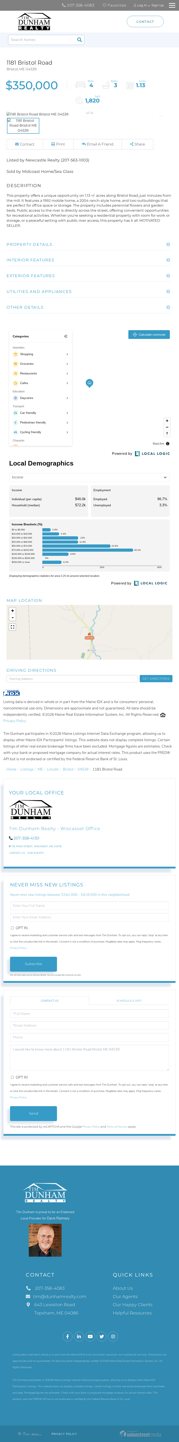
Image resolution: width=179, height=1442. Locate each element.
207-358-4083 (80, 5)
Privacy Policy (14, 720)
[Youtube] (90, 1337)
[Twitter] (101, 1337)
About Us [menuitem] (123, 1288)
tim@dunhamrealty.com (59, 1296)
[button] (79, 40)
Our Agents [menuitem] (125, 1296)
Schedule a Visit (129, 1000)
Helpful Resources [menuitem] (132, 1313)
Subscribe (33, 964)
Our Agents (35, 853)
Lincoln (53, 769)
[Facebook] (67, 1337)
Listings (27, 769)
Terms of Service (117, 1127)
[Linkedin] (79, 1337)
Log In (142, 5)
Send (33, 1113)
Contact (145, 22)
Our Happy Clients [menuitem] (133, 1304)
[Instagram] (113, 1337)
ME (40, 769)
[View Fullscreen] (12, 627)
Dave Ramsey (58, 1218)
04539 (82, 769)
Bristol (68, 769)
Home (11, 769)
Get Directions (156, 678)
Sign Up (157, 5)
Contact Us (17, 853)
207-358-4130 (26, 838)
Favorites (116, 5)
